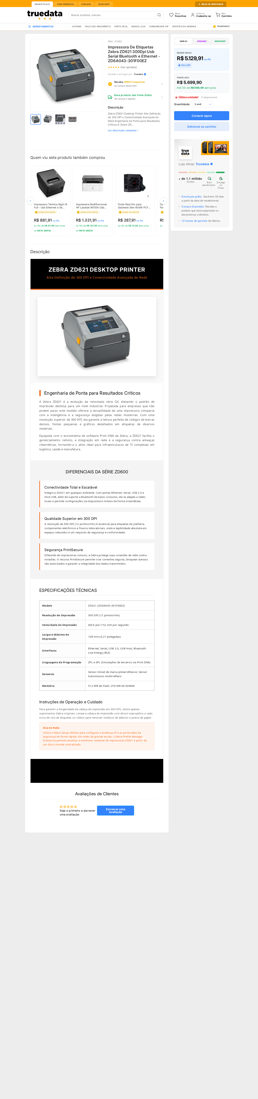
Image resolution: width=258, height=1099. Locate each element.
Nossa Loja (138, 26)
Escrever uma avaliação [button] (115, 810)
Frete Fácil (121, 26)
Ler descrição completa (122, 130)
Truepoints (223, 26)
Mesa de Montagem (212, 4)
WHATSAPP (220, 41)
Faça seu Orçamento (98, 26)
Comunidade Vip (159, 26)
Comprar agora (202, 115)
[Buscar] (159, 15)
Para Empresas (65, 4)
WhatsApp (104, 4)
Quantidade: (182, 104)
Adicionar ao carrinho (201, 126)
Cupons (76, 26)
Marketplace (42, 4)
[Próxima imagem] (97, 75)
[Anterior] (30, 200)
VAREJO (183, 41)
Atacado (86, 4)
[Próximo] (163, 200)
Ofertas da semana (184, 26)
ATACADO (201, 41)
